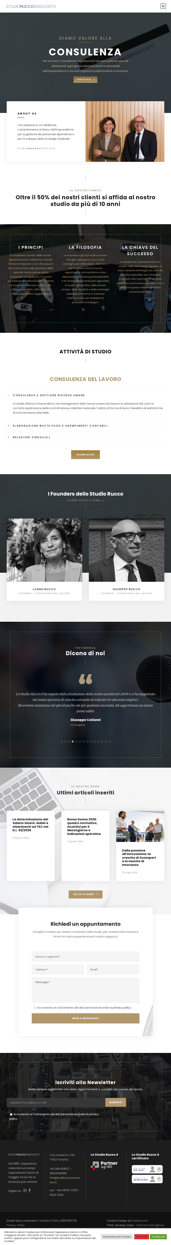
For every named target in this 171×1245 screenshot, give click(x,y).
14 (109, 742)
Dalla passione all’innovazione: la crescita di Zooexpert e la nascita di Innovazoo (139, 857)
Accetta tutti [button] (158, 1236)
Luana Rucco (44, 589)
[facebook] (30, 1190)
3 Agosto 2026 (75, 841)
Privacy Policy (16, 1225)
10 (95, 742)
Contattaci (83, 79)
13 (106, 742)
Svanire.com (140, 1221)
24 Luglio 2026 (129, 872)
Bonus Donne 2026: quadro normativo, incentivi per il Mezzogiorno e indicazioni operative (84, 826)
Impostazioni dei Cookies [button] (117, 1236)
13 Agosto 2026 (21, 837)
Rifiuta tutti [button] (141, 1236)
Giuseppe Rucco (126, 589)
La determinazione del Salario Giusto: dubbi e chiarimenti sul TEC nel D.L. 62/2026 (30, 824)
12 (102, 742)
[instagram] (25, 1190)
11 (98, 742)
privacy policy (122, 1008)
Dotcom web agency (150, 1225)
